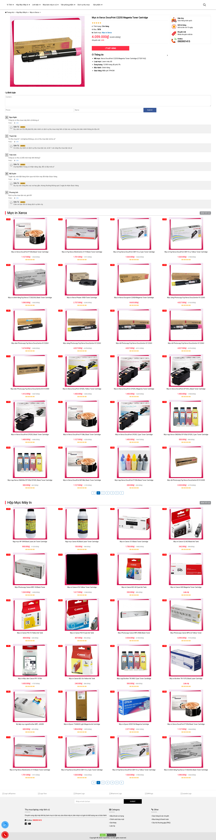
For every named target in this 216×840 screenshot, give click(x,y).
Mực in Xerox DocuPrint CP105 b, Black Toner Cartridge (186, 389)
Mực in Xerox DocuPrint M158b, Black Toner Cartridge (82, 480)
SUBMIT (133, 801)
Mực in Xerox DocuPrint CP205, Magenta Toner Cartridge (134, 389)
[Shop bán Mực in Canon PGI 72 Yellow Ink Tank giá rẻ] (30, 614)
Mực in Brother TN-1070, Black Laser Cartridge (186, 678)
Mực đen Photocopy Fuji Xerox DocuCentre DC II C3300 (30, 389)
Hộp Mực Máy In (19, 502)
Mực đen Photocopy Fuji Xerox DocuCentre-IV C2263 (29, 343)
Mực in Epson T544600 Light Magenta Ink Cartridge (82, 724)
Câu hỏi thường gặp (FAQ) (161, 823)
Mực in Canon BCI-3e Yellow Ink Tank (82, 678)
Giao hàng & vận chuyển (160, 816)
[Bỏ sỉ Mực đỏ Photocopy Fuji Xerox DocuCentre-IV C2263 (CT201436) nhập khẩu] (186, 325)
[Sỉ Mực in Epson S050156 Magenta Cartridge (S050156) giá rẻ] (134, 706)
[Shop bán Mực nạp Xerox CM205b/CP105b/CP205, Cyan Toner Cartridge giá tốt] (186, 416)
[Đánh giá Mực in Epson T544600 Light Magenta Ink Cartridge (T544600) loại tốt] (82, 706)
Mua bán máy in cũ (50, 5)
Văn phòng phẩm (67, 5)
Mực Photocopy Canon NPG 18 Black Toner (30, 587)
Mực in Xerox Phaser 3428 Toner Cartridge (82, 297)
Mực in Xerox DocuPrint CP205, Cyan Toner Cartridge (134, 434)
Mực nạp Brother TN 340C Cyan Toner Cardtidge (134, 678)
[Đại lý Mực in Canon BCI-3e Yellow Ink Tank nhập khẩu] (82, 660)
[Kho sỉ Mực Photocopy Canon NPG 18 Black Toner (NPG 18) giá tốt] (30, 569)
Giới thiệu (113, 823)
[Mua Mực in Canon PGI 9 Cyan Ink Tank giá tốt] (82, 614)
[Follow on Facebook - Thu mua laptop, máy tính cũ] (26, 823)
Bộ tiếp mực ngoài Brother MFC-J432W (30, 724)
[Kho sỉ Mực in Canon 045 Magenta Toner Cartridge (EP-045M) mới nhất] (186, 569)
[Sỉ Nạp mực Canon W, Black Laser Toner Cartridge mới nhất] (82, 523)
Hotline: (34, 820)
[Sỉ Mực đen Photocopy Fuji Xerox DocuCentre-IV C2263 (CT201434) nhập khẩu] (30, 325)
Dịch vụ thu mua (84, 5)
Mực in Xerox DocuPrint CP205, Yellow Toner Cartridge (82, 389)
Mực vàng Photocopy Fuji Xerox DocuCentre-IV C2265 (186, 297)
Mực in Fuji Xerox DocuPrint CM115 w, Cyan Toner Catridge (134, 252)
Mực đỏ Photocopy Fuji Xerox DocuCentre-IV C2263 (186, 343)
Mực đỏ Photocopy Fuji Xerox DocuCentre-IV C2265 (134, 343)
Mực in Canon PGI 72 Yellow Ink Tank (30, 633)
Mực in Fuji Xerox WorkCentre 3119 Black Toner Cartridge (82, 252)
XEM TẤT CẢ (205, 213)
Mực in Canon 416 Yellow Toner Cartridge (82, 587)
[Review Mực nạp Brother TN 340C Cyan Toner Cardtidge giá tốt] (134, 660)
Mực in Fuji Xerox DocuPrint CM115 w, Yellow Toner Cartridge (186, 252)
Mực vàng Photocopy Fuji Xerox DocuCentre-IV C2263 (82, 343)
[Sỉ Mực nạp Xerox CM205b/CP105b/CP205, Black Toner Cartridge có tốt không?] (30, 462)
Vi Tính (9, 5)
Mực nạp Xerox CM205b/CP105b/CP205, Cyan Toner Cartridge (186, 434)
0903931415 (184, 41)
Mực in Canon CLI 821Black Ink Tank (186, 541)
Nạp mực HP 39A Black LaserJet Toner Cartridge (30, 541)
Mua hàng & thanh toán (160, 819)
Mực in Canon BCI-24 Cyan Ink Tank (134, 587)
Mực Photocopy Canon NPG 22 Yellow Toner (186, 633)
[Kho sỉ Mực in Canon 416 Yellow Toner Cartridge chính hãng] (82, 569)
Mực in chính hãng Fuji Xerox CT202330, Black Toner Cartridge (30, 297)
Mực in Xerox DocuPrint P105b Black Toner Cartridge (29, 252)
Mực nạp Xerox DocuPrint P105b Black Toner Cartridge (134, 480)
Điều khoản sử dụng (117, 816)
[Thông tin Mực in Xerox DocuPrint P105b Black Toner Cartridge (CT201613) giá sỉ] (30, 233)
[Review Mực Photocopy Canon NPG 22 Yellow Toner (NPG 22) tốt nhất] (186, 614)
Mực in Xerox (107, 33)
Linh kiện (35, 5)
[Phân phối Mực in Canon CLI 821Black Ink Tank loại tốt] (186, 523)
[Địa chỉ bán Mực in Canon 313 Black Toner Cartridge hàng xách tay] (134, 523)
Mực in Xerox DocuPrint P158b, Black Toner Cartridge (82, 434)
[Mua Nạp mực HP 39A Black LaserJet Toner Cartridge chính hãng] (30, 523)
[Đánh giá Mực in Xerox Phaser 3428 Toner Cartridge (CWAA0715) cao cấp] (82, 279)
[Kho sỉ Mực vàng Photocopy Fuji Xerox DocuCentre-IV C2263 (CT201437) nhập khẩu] (82, 325)
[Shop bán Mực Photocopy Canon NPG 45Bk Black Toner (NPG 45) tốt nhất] (134, 614)
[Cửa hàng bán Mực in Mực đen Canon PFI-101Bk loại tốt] (30, 660)
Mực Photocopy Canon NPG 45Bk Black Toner (134, 633)
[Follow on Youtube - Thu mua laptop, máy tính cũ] (29, 823)
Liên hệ (112, 826)
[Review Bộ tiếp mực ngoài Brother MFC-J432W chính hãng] (30, 706)
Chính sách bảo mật (117, 819)
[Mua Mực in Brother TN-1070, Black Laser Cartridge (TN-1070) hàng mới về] (186, 660)
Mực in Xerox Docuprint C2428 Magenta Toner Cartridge (134, 297)
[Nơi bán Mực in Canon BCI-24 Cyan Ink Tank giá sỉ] (134, 569)
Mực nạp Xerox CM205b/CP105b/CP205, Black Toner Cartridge (30, 480)
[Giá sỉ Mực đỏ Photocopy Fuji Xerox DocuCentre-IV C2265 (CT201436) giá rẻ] (134, 325)
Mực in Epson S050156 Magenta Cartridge (134, 724)
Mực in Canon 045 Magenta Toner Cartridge (186, 587)
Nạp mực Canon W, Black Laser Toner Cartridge (82, 541)
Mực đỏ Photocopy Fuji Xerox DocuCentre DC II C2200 (186, 480)
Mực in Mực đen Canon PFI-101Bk (30, 678)
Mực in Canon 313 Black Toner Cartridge (134, 541)
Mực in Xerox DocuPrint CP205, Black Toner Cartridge (30, 434)
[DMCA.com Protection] (108, 835)
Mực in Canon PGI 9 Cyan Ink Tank (82, 633)
